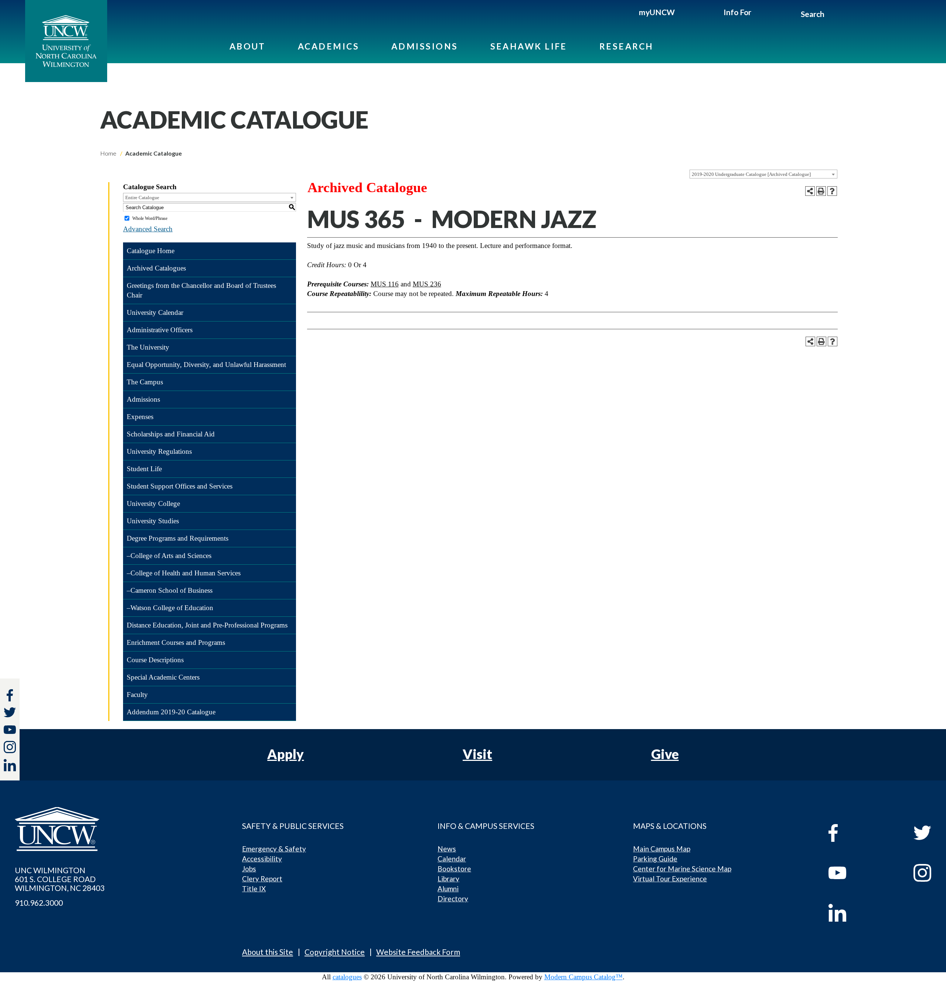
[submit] (832, 15)
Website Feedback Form (418, 951)
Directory (453, 898)
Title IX (254, 888)
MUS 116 (385, 284)
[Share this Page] (810, 191)
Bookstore (454, 868)
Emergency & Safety (274, 848)
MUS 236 (427, 284)
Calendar (452, 858)
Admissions (424, 46)
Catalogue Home (150, 251)
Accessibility (262, 858)
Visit (477, 754)
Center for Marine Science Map (682, 868)
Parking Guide (655, 858)
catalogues (347, 977)
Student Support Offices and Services (179, 486)
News (447, 848)
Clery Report (262, 878)
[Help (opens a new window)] (832, 191)
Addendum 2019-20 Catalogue (171, 712)
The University (148, 347)
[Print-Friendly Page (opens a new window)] (821, 191)
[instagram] (10, 747)
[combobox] (763, 174)
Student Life (144, 469)
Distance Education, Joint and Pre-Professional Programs (207, 625)
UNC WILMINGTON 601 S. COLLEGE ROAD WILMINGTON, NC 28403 (60, 879)
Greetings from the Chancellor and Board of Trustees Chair (201, 290)
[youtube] (854, 873)
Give (665, 754)
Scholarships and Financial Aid (171, 434)
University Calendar (155, 312)
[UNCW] (66, 41)
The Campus (145, 382)
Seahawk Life (528, 46)
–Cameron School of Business (169, 590)
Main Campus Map (661, 848)
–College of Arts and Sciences (169, 555)
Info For (737, 12)
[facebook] (854, 833)
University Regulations (159, 451)
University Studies (153, 521)
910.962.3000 (39, 902)
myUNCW (657, 12)
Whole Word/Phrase (149, 218)
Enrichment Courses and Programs (176, 642)
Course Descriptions (155, 660)
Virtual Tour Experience (670, 878)
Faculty (137, 694)
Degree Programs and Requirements (177, 538)
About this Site (267, 951)
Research (626, 46)
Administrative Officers (160, 330)
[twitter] (10, 713)
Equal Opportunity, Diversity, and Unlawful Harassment (206, 364)
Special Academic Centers (163, 677)
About (247, 46)
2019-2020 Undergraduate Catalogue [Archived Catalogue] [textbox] (751, 174)
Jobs (249, 868)
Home (108, 153)
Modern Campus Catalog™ (583, 977)
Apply (285, 754)
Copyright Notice (334, 951)
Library (448, 878)
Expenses (140, 417)
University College (153, 503)
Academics (328, 46)
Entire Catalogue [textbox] (142, 197)
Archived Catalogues (156, 268)
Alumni (448, 888)
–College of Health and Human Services (184, 573)
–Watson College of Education (170, 608)
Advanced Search (148, 229)
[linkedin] (854, 913)
